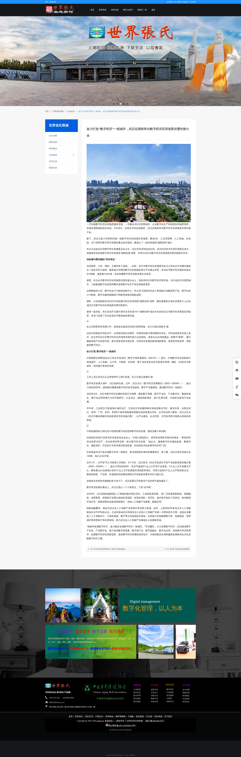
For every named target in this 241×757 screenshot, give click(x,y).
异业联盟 (140, 716)
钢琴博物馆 (120, 716)
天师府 (169, 698)
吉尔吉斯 (186, 690)
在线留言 (185, 2)
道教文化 (170, 701)
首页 (47, 111)
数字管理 (137, 695)
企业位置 (193, 2)
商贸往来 (186, 702)
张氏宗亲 (89, 716)
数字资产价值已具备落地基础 (180, 549)
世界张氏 (79, 716)
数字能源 (137, 702)
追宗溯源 (170, 695)
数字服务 (137, 699)
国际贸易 (186, 693)
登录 (46, 2)
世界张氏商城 (58, 111)
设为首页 (170, 2)
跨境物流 (186, 696)
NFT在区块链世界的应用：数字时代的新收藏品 (109, 549)
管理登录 (132, 755)
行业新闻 (137, 689)
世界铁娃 (109, 716)
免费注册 (53, 2)
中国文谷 (99, 716)
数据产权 (154, 699)
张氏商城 (158, 716)
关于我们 (168, 716)
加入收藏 (177, 2)
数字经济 (137, 692)
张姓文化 (154, 695)
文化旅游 (70, 111)
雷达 (126, 755)
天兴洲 (149, 716)
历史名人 (154, 692)
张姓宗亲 (154, 702)
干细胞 (131, 716)
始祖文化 (154, 689)
